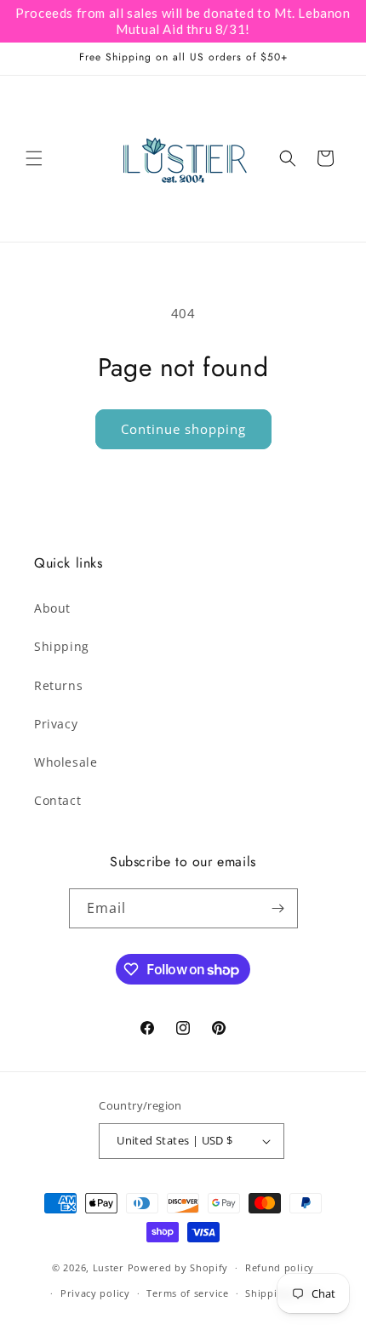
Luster (110, 1267)
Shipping (61, 646)
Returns (58, 685)
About (52, 608)
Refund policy (279, 1267)
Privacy (55, 724)
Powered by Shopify (178, 1267)
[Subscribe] (278, 908)
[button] (34, 158)
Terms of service (187, 1293)
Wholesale (65, 762)
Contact (57, 800)
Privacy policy (95, 1293)
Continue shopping (183, 428)
